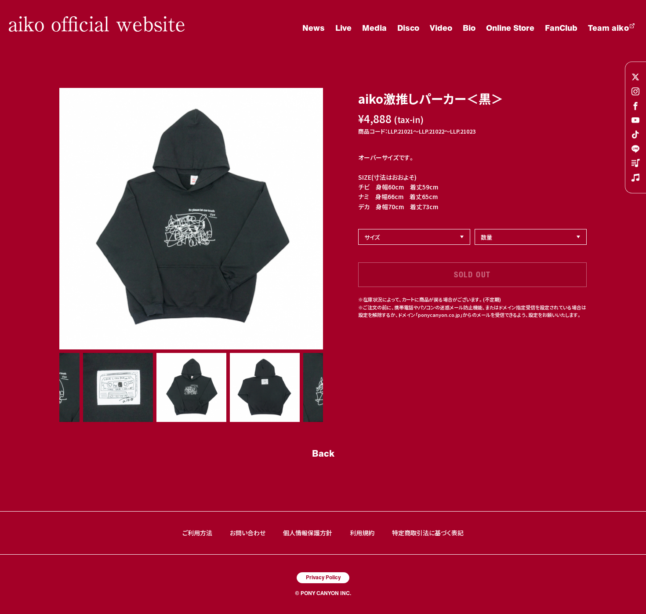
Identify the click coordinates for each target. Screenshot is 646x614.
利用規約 (362, 532)
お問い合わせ (247, 532)
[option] (191, 218)
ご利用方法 (197, 532)
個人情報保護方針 (307, 532)
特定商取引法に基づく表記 (428, 532)
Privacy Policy (323, 577)
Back (323, 453)
